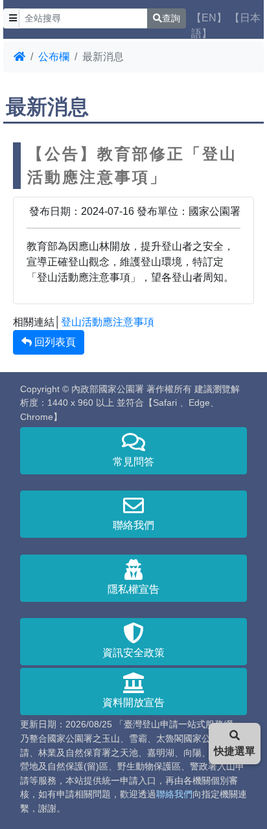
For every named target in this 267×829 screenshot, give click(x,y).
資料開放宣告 (133, 702)
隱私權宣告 (133, 589)
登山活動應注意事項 (107, 321)
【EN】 (209, 17)
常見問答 (133, 461)
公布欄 (53, 56)
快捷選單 (234, 751)
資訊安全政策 (133, 652)
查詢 (171, 18)
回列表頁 (54, 342)
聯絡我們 (133, 525)
